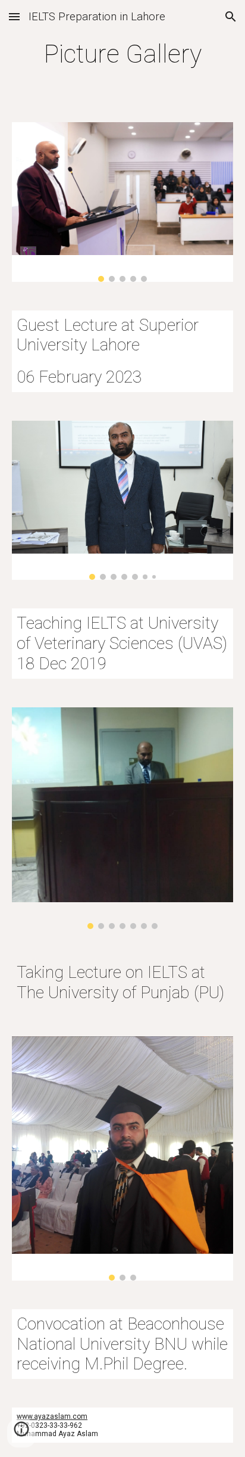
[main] (122, 53)
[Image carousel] (122, 201)
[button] (14, 16)
